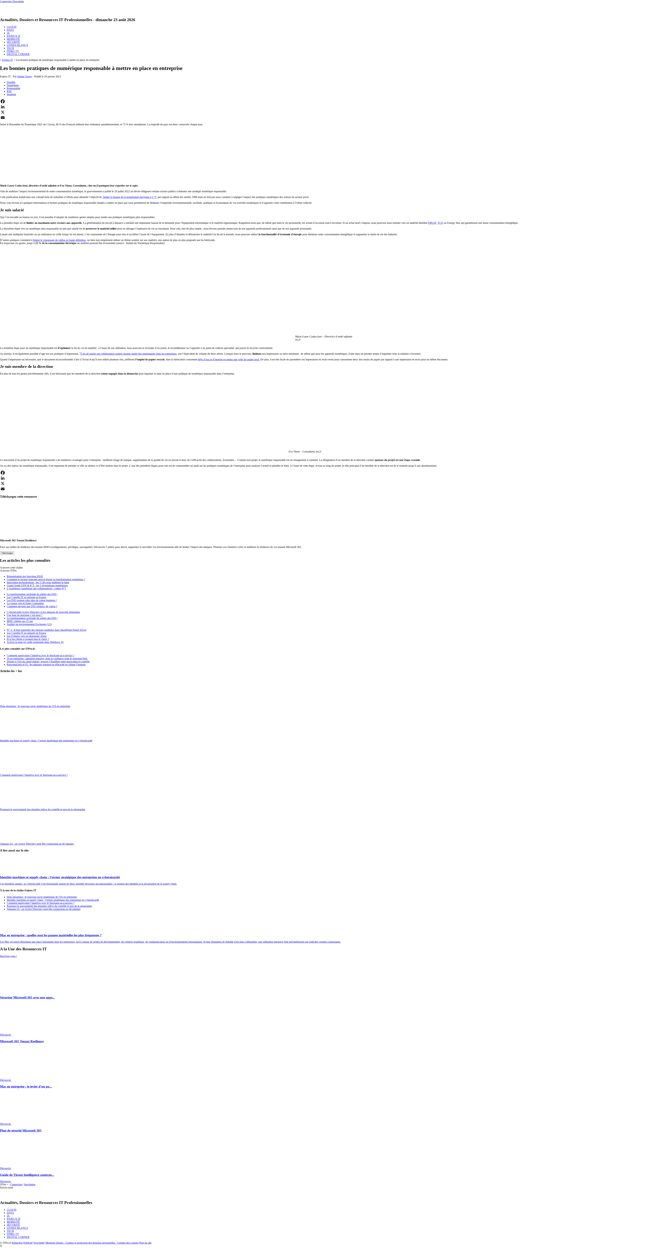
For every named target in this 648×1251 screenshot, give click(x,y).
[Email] (324, 117)
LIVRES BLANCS (17, 45)
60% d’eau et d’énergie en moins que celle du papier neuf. (229, 359)
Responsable (13, 88)
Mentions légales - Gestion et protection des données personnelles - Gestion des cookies (92, 1242)
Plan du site (145, 1242)
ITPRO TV (13, 51)
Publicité (28, 1242)
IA (8, 33)
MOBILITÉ (13, 39)
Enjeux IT (7, 60)
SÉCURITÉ (13, 42)
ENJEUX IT (13, 36)
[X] (324, 112)
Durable (11, 82)
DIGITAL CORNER (18, 54)
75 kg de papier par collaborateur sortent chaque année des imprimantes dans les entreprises (128, 353)
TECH (10, 48)
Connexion (16, 1184)
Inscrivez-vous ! (8, 956)
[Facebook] (324, 101)
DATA (10, 30)
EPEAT (432, 222)
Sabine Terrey (24, 76)
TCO (440, 222)
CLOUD (11, 26)
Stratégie (11, 94)
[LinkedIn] (324, 106)
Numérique (13, 85)
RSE (9, 91)
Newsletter (39, 1242)
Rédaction (17, 1242)
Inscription (29, 1184)
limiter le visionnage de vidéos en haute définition (59, 240)
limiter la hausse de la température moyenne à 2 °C (129, 197)
